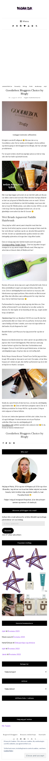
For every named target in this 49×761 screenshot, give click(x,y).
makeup (38, 86)
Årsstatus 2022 (14, 649)
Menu (25, 21)
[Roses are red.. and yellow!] (36, 559)
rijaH (3, 631)
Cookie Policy (8, 751)
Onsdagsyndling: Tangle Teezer (14, 245)
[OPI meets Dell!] (13, 559)
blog (25, 86)
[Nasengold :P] (36, 605)
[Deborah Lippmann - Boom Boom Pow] (13, 605)
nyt (45, 86)
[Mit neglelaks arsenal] (13, 582)
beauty (18, 86)
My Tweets (6, 726)
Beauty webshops (28, 734)
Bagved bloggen (10, 734)
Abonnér (7, 531)
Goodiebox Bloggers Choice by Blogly (24, 92)
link (31, 86)
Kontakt (42, 734)
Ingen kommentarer (32, 97)
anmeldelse (7, 86)
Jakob (4, 654)
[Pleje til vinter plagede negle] (36, 582)
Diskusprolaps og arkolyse (25, 643)
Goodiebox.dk (7, 425)
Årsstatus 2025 (14, 631)
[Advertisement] (24, 55)
